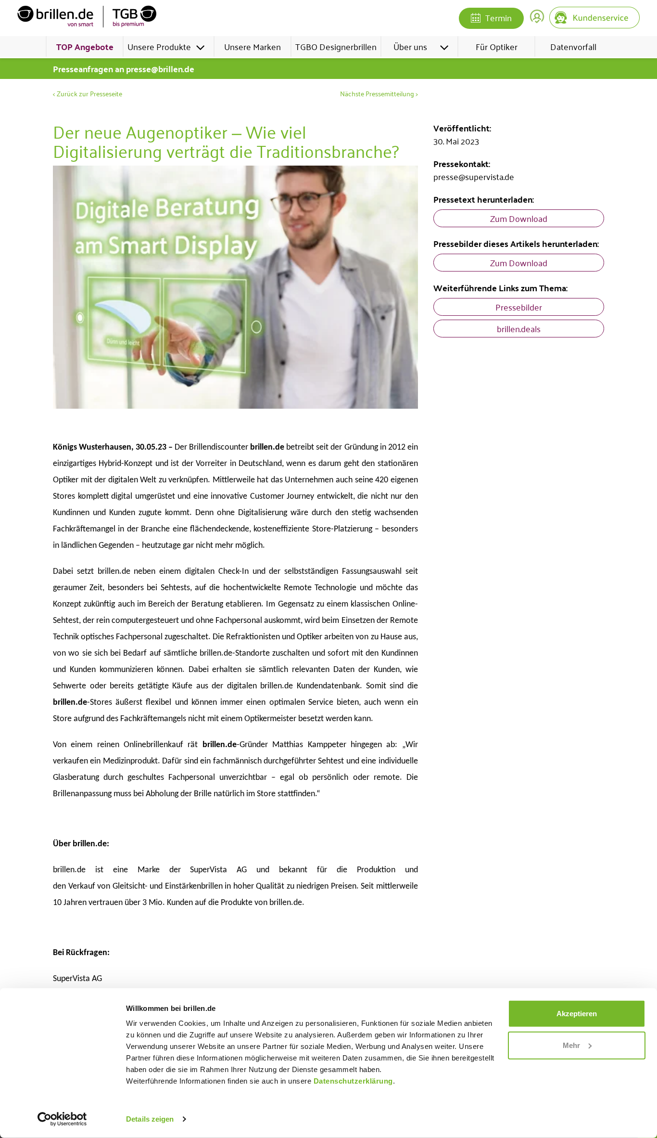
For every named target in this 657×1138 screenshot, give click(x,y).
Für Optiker (497, 46)
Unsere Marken (252, 46)
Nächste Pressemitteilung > (379, 93)
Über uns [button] (410, 46)
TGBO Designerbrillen (336, 46)
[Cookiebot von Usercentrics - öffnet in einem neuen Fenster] (62, 1119)
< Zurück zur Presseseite (87, 93)
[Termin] (475, 18)
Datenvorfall (573, 46)
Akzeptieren (576, 1013)
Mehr (571, 1045)
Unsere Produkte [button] (159, 46)
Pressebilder (518, 306)
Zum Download (518, 218)
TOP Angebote (85, 46)
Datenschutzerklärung (353, 1081)
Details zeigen (150, 1119)
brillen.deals (519, 328)
